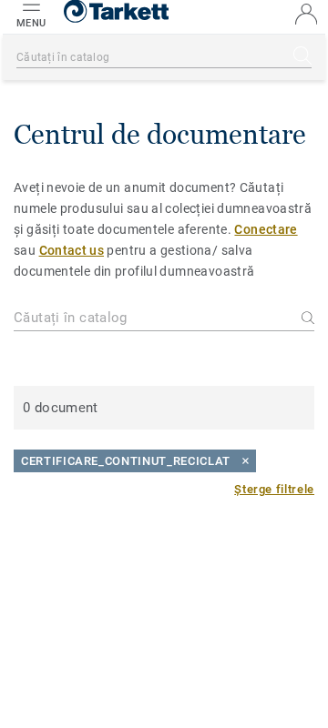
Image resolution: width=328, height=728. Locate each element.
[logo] (116, 18)
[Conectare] (306, 14)
